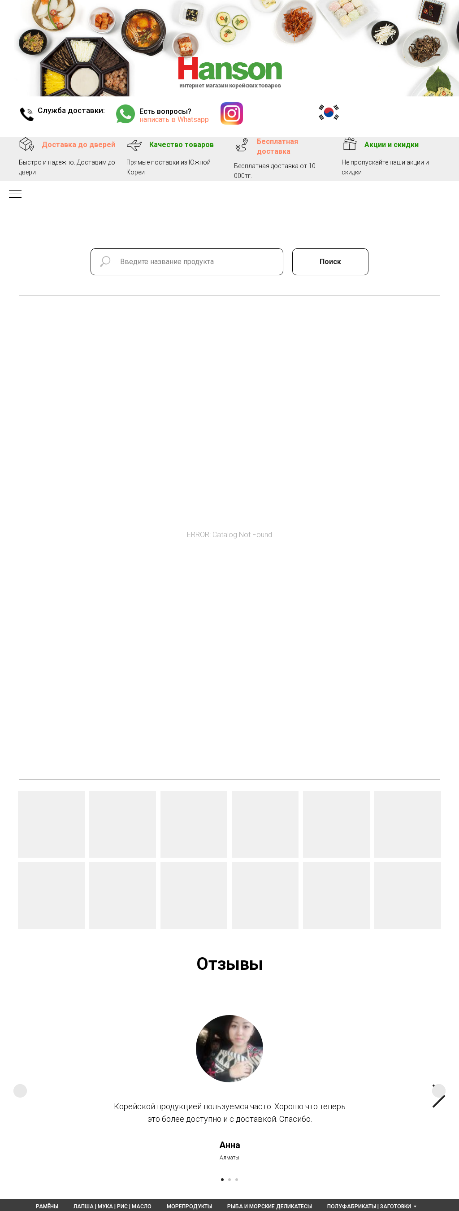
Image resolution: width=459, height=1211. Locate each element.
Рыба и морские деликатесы (269, 1206)
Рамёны (47, 1206)
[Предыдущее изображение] (20, 1091)
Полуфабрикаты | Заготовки (369, 1206)
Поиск (330, 261)
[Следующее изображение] (439, 1091)
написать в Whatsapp (174, 119)
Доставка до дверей (78, 144)
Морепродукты (189, 1206)
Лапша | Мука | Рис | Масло (113, 1206)
